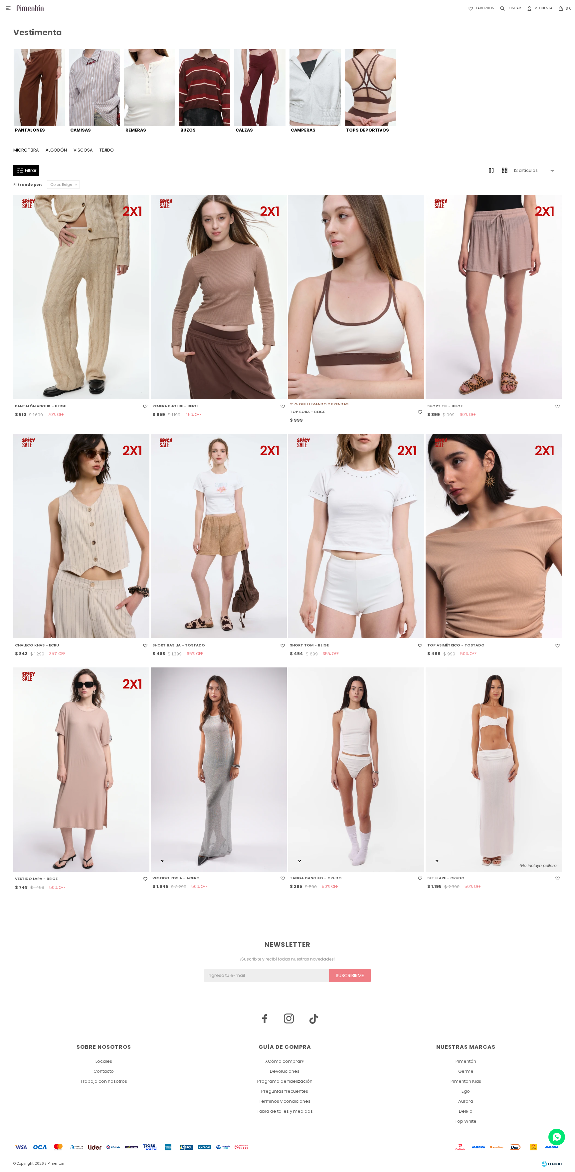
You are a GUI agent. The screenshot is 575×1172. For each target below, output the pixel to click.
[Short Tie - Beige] (494, 297)
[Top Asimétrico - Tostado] (494, 536)
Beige (61, 184)
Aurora (465, 1101)
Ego (466, 1091)
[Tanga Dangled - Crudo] (356, 769)
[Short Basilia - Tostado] (219, 536)
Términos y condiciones (284, 1101)
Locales (104, 1061)
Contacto (104, 1071)
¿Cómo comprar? (284, 1061)
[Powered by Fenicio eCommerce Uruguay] (552, 1164)
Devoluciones (284, 1071)
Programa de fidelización (284, 1081)
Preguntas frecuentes (284, 1091)
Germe (466, 1071)
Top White (466, 1121)
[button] (509, 8)
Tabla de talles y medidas (285, 1111)
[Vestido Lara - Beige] (81, 769)
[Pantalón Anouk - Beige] (81, 297)
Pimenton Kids (466, 1081)
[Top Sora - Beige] (356, 297)
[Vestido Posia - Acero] (219, 769)
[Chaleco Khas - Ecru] (81, 536)
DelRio (466, 1111)
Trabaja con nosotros (104, 1081)
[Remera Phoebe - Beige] (219, 297)
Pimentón (466, 1061)
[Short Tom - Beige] (356, 536)
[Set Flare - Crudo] (494, 769)
